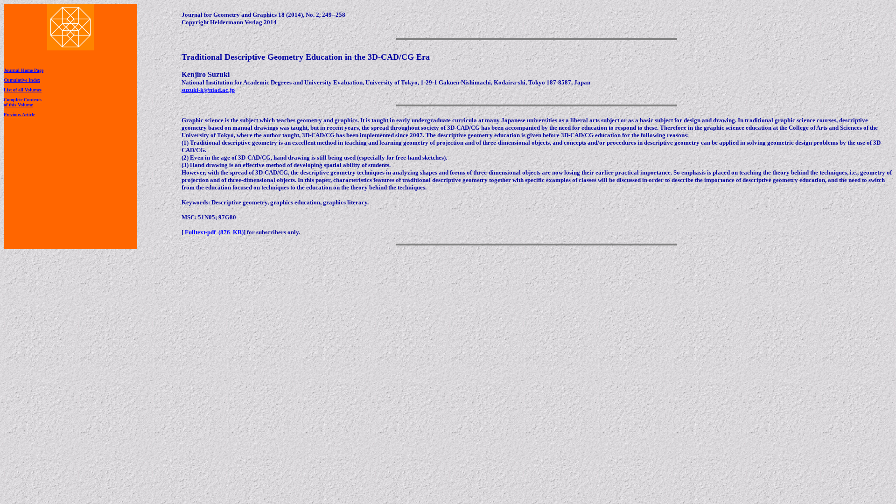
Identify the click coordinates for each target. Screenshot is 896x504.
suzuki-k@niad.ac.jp (208, 89)
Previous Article (19, 114)
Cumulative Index (22, 80)
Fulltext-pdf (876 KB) (213, 232)
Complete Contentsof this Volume (23, 102)
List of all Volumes (23, 89)
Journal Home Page (23, 70)
